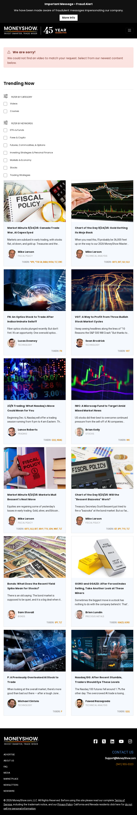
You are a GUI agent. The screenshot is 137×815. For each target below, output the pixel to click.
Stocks (13, 167)
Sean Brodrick (95, 341)
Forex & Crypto (18, 137)
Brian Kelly (92, 429)
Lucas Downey (27, 341)
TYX (46, 529)
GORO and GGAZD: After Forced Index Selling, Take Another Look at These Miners (100, 588)
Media (7, 773)
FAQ (5, 766)
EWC (60, 262)
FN (61, 351)
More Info (68, 17)
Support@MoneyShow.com (120, 758)
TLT (55, 262)
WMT (56, 529)
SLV (123, 262)
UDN (51, 529)
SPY (119, 529)
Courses (14, 111)
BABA (45, 262)
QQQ (54, 440)
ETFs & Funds (17, 130)
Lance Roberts (27, 429)
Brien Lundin (93, 612)
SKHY (41, 529)
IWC (128, 440)
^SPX (32, 262)
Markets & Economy (20, 160)
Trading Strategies (20, 175)
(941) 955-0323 (124, 764)
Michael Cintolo (28, 701)
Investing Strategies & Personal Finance (31, 152)
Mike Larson (26, 252)
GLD (128, 262)
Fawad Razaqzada (97, 701)
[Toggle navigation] (129, 30)
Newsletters (11, 785)
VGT (128, 351)
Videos (13, 103)
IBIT (119, 262)
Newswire (9, 791)
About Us (9, 760)
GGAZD (121, 622)
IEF (115, 529)
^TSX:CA (38, 262)
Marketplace (11, 779)
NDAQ (59, 440)
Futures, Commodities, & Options (27, 145)
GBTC (114, 262)
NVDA (51, 262)
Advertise (9, 754)
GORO (127, 622)
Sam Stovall (26, 612)
